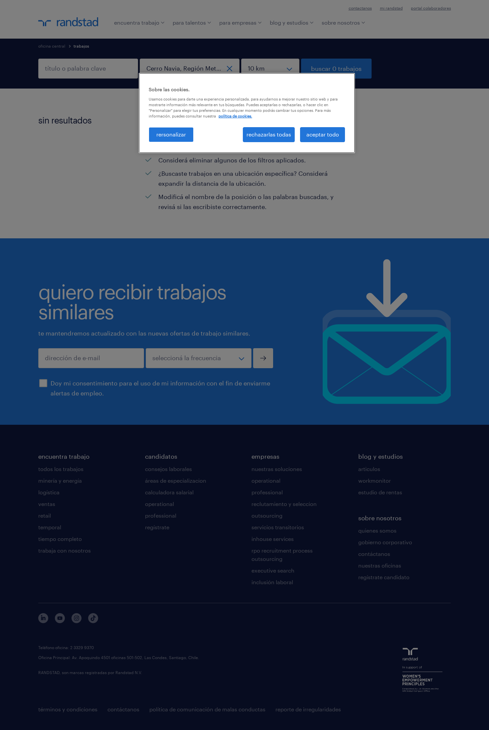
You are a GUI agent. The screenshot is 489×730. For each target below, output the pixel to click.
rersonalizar (171, 134)
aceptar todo (322, 134)
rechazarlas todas (268, 134)
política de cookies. (235, 116)
